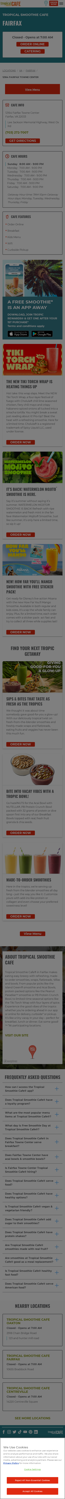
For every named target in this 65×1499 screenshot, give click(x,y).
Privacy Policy (11, 1463)
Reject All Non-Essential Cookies (32, 1480)
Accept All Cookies (32, 1491)
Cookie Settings (32, 1469)
